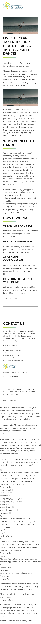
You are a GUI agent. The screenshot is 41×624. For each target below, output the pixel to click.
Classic (15, 66)
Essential (3, 472)
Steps (26, 298)
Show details (5, 487)
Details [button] (30, 620)
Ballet (10, 66)
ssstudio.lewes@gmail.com (13, 377)
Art (6, 66)
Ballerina (8, 298)
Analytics (4, 518)
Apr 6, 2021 (7, 63)
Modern (27, 66)
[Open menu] (36, 5)
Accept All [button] (4, 573)
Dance (21, 66)
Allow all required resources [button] (12, 594)
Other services (6, 541)
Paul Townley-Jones (24, 63)
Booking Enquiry (21, 336)
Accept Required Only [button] (18, 573)
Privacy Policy (5, 579)
